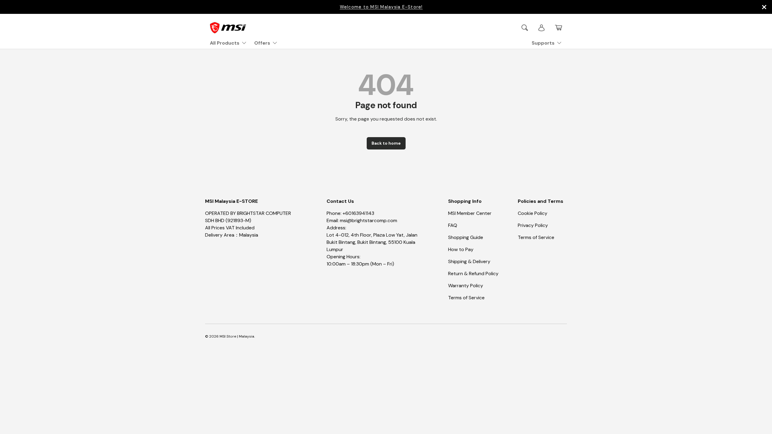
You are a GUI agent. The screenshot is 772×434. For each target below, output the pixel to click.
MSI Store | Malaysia (237, 336)
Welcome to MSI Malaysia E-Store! (381, 7)
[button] (558, 27)
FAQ (452, 225)
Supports (543, 43)
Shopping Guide (465, 237)
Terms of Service (466, 297)
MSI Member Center (470, 213)
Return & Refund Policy (473, 273)
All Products (224, 43)
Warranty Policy (465, 285)
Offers (262, 43)
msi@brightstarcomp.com (368, 220)
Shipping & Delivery (469, 261)
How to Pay (460, 249)
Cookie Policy (532, 213)
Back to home (386, 143)
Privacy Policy (533, 225)
